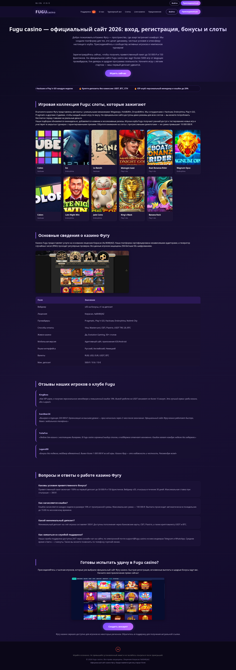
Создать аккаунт (118, 626)
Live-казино (139, 11)
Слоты (128, 11)
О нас (101, 11)
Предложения (154, 11)
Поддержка (88, 11)
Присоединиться (191, 3)
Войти (174, 3)
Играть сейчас (118, 73)
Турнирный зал (115, 11)
